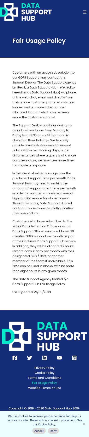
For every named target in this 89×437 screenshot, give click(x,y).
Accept (39, 430)
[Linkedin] (44, 357)
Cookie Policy (44, 373)
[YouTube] (59, 357)
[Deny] (84, 424)
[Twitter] (29, 357)
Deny (53, 430)
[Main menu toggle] (84, 12)
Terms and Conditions (44, 378)
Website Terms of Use (44, 388)
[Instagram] (74, 357)
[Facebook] (14, 357)
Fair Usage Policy (44, 383)
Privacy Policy (44, 368)
